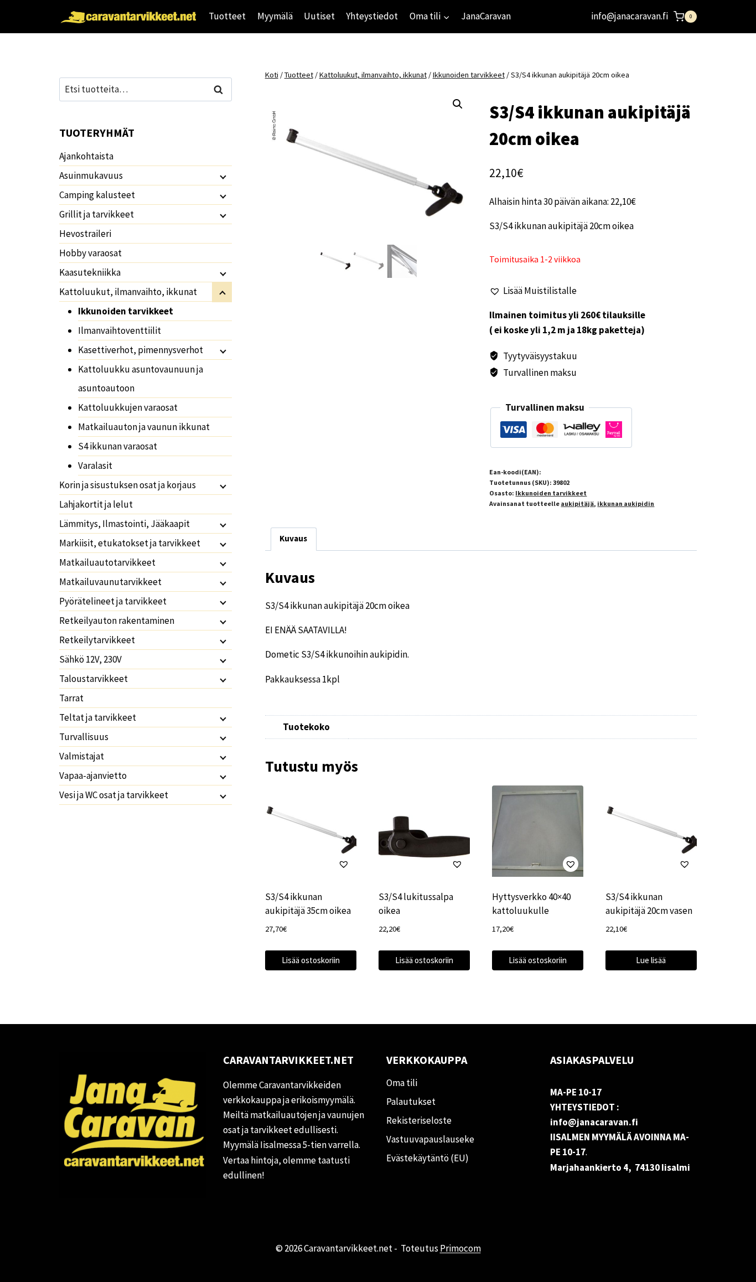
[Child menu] (222, 176)
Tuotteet (227, 16)
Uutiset (319, 16)
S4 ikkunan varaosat (117, 446)
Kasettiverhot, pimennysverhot (140, 350)
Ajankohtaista (86, 156)
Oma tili (401, 1083)
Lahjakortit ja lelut (96, 504)
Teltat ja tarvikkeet (97, 717)
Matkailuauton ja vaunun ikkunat (144, 427)
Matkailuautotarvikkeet (107, 562)
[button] (458, 104)
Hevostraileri (85, 234)
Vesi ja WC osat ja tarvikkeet (113, 795)
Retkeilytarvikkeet (97, 640)
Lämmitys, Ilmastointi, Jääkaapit (124, 524)
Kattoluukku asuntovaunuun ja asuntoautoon (140, 378)
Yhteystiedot (372, 16)
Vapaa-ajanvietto (93, 775)
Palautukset (411, 1101)
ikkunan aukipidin (625, 503)
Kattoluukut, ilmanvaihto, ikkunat (128, 292)
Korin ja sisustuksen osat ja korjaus (127, 485)
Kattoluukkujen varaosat (128, 407)
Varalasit (95, 465)
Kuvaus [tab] (293, 538)
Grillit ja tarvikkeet (96, 214)
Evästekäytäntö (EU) (427, 1158)
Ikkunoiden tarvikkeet (551, 493)
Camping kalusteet (97, 195)
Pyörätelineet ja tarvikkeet (113, 601)
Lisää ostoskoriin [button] (311, 960)
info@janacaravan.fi (629, 16)
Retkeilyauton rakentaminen (116, 620)
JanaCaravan (486, 16)
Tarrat (71, 698)
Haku (221, 89)
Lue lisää (651, 960)
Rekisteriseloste (419, 1120)
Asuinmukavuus (91, 175)
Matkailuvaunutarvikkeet (110, 582)
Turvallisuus (83, 737)
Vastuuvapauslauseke (430, 1139)
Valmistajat (81, 756)
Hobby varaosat (90, 253)
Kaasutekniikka (90, 272)
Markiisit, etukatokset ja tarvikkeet (129, 543)
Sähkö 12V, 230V (90, 659)
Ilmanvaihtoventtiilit (119, 330)
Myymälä (275, 16)
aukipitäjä (577, 503)
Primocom (460, 1248)
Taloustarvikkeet (93, 679)
